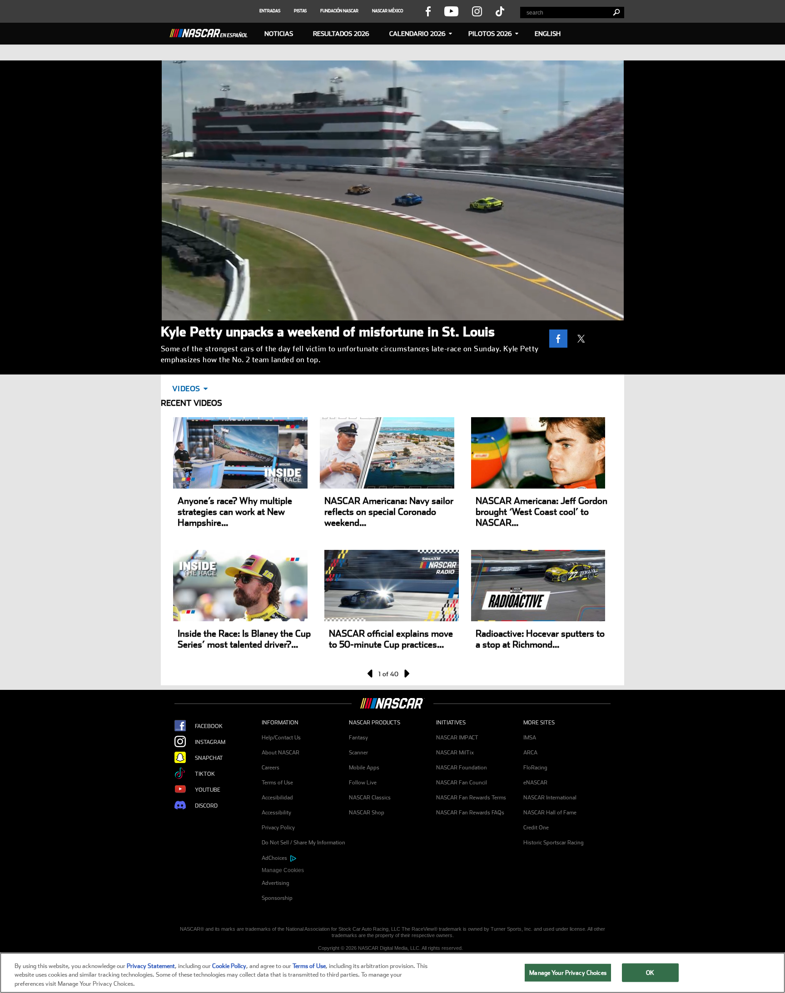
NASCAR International (549, 797)
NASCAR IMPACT (457, 737)
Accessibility (276, 812)
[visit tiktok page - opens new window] (500, 11)
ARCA (530, 752)
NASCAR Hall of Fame (549, 812)
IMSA (529, 737)
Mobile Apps (364, 767)
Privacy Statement (151, 966)
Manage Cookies (283, 870)
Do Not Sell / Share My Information (303, 842)
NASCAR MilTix (455, 752)
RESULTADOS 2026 (341, 33)
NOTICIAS (278, 33)
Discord (206, 806)
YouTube (207, 790)
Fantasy (358, 737)
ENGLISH (548, 33)
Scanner (358, 752)
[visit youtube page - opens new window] (451, 11)
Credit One (536, 827)
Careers (270, 767)
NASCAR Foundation (461, 767)
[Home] (212, 32)
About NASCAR (280, 752)
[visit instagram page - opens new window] (477, 11)
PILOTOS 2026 (490, 33)
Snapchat (209, 758)
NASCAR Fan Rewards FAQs (470, 812)
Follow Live (363, 782)
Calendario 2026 (417, 33)
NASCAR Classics (370, 797)
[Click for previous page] (371, 673)
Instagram (210, 742)
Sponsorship (277, 898)
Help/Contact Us (281, 737)
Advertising (275, 883)
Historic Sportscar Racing (553, 842)
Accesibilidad (277, 797)
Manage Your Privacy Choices (567, 972)
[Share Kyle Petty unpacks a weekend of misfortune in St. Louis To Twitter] (583, 338)
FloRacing (535, 767)
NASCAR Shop (366, 812)
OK (650, 972)
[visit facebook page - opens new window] (428, 11)
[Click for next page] (406, 673)
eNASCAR (535, 782)
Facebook (209, 726)
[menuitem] (305, 870)
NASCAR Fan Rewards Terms (471, 797)
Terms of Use (277, 782)
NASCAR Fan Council (461, 782)
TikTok (205, 774)
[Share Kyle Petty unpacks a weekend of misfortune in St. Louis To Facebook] (560, 338)
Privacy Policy (278, 827)
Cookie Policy (229, 966)
